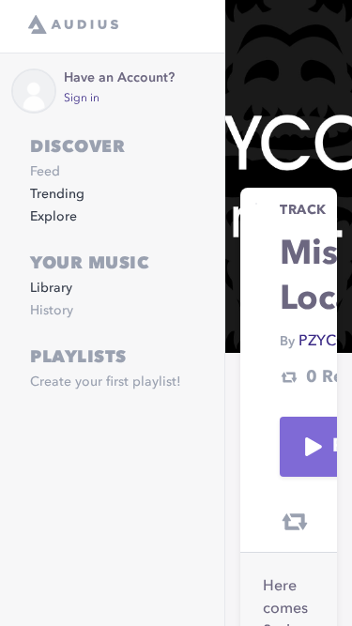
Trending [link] (57, 194)
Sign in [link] (81, 98)
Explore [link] (53, 216)
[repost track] (295, 522)
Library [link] (51, 288)
